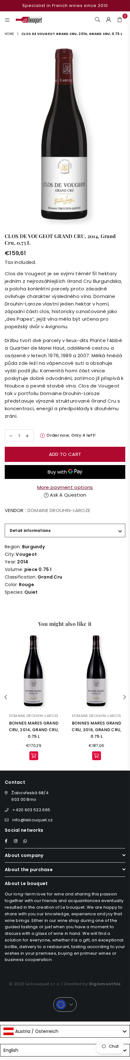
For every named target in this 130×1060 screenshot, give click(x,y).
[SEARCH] (97, 19)
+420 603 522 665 (31, 810)
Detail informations (30, 530)
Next (124, 697)
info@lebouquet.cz (32, 820)
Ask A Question (67, 495)
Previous (5, 697)
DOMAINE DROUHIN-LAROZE (59, 510)
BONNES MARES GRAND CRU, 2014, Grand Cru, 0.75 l (34, 729)
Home (9, 34)
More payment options (65, 487)
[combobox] (65, 1031)
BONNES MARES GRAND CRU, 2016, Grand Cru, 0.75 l (96, 729)
